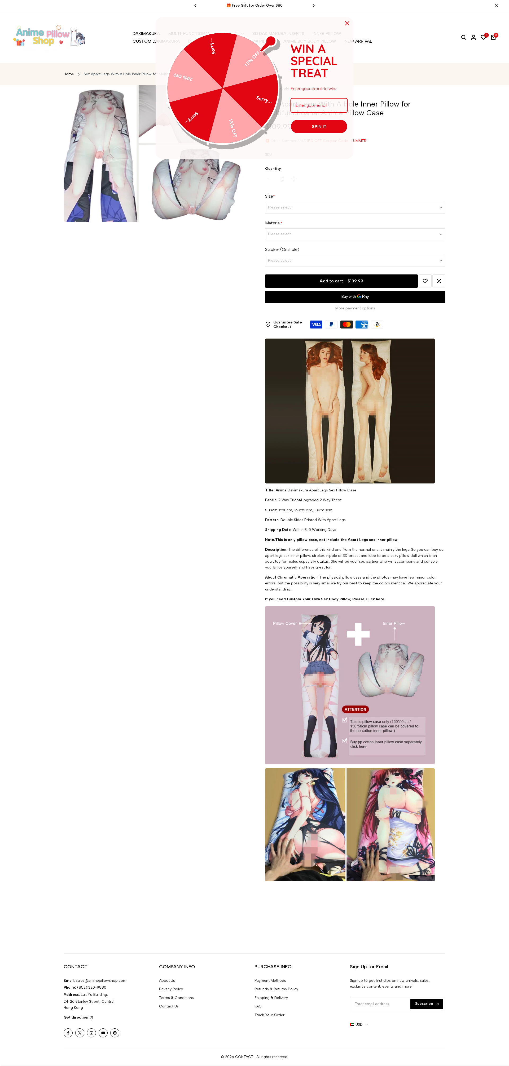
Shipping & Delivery (271, 998)
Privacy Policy (171, 989)
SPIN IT (319, 126)
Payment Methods (270, 980)
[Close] (495, 5)
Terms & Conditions (176, 998)
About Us (167, 980)
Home (69, 74)
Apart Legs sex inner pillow (373, 540)
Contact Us (169, 1006)
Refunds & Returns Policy (276, 989)
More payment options (355, 308)
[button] (425, 280)
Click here (375, 599)
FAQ (258, 1006)
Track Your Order (269, 1015)
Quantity (273, 168)
